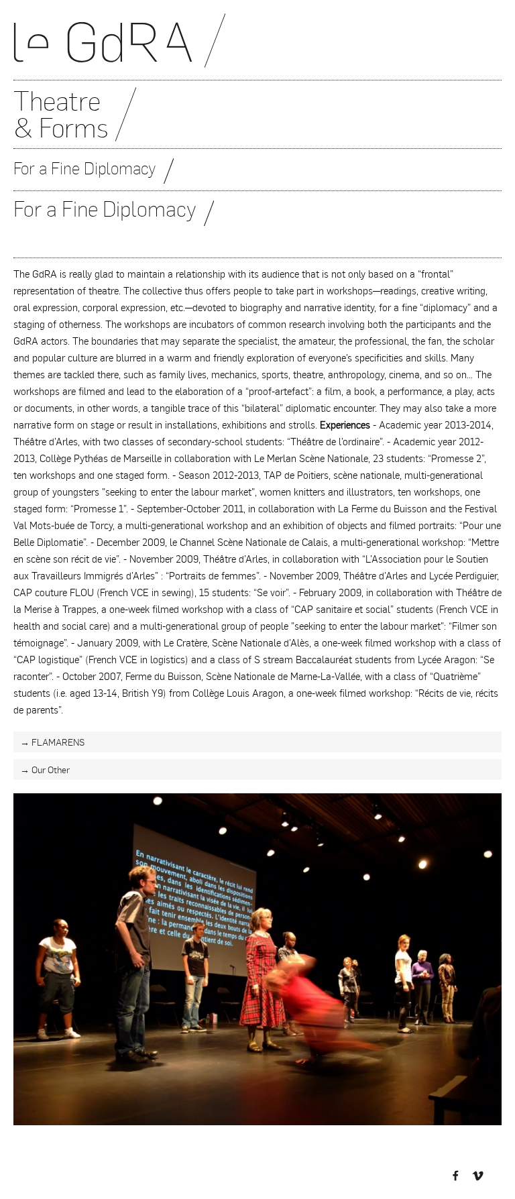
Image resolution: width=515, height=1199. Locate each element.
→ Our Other (45, 769)
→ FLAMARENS (52, 742)
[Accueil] (257, 46)
